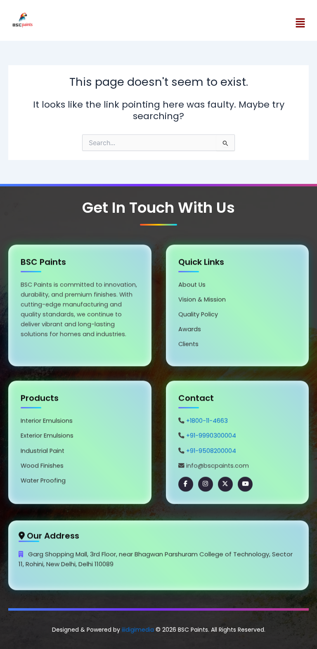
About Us (192, 286)
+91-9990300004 (211, 437)
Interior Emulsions (47, 422)
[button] (236, 23)
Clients (188, 345)
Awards (189, 331)
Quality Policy (198, 316)
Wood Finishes (42, 467)
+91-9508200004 (211, 452)
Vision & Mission (202, 301)
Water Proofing (43, 482)
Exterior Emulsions (47, 437)
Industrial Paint (42, 452)
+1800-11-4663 (207, 422)
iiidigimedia (138, 629)
